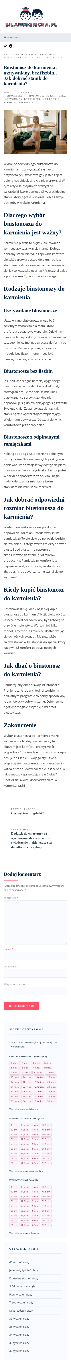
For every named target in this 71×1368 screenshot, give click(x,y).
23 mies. (39, 1086)
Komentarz (11, 897)
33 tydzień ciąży (19, 1343)
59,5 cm (25, 1158)
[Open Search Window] (5, 46)
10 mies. (26, 1072)
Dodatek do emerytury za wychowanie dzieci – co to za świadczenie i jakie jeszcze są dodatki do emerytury (31, 838)
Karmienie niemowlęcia (45, 58)
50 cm (35, 1134)
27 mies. (39, 1091)
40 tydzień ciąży (19, 1262)
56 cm (35, 1148)
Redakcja (27, 54)
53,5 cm (25, 1143)
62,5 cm (46, 1163)
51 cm (14, 1139)
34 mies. (27, 1101)
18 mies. (27, 1081)
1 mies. (14, 1063)
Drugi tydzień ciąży (21, 1310)
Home (7, 92)
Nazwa (8, 949)
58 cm (35, 1153)
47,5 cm (25, 1129)
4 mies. (47, 1063)
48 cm (35, 1129)
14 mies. (27, 1077)
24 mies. (51, 1086)
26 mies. (27, 1091)
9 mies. (14, 1072)
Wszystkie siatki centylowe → (24, 1108)
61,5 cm (25, 1163)
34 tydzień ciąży (19, 1334)
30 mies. (27, 1096)
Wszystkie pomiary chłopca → (24, 1232)
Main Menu (14, 37)
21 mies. (15, 1086)
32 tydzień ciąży (19, 1350)
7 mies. (36, 1067)
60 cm (35, 1158)
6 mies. (25, 1067)
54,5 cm (46, 1143)
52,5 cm (46, 1139)
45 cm (14, 1125)
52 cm (35, 1139)
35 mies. (39, 1101)
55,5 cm (25, 1148)
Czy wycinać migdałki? (27, 811)
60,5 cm (46, 1158)
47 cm (14, 1129)
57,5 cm (25, 1153)
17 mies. (15, 1081)
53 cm (14, 1143)
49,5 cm (25, 1134)
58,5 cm (46, 1153)
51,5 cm (25, 1139)
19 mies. (39, 1081)
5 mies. (14, 1067)
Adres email (11, 966)
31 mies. (39, 1096)
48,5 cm (46, 1129)
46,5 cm (46, 1125)
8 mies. (47, 1067)
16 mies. (51, 1077)
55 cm (14, 1148)
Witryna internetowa (15, 984)
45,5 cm (25, 1125)
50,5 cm (46, 1134)
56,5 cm (46, 1148)
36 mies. (51, 1101)
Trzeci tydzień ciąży (21, 1302)
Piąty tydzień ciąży (20, 1294)
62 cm (35, 1163)
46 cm (35, 1125)
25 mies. (15, 1091)
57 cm (14, 1153)
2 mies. (25, 1063)
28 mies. (51, 1091)
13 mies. (15, 1077)
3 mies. (36, 1063)
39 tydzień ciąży (19, 1318)
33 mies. (15, 1101)
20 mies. (51, 1081)
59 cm (14, 1158)
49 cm (14, 1134)
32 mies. (51, 1096)
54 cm (35, 1143)
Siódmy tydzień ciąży (22, 1286)
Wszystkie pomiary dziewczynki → (26, 1170)
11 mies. (38, 1072)
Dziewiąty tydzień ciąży (23, 1278)
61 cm (14, 1163)
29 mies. (15, 1096)
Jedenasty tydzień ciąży (23, 1270)
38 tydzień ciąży (19, 1326)
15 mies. (39, 1077)
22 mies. (27, 1086)
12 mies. (50, 1072)
